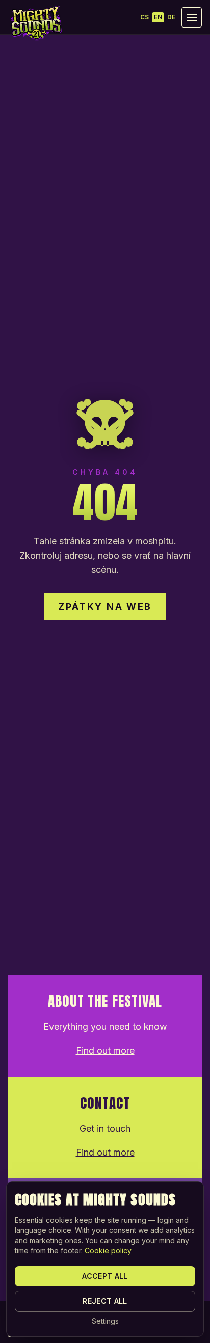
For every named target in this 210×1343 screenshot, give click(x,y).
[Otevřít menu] (191, 17)
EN (158, 17)
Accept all (105, 1276)
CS (144, 17)
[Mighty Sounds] (35, 23)
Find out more (105, 1050)
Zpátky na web (105, 606)
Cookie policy (108, 1250)
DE (171, 17)
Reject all (105, 1301)
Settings (105, 1321)
